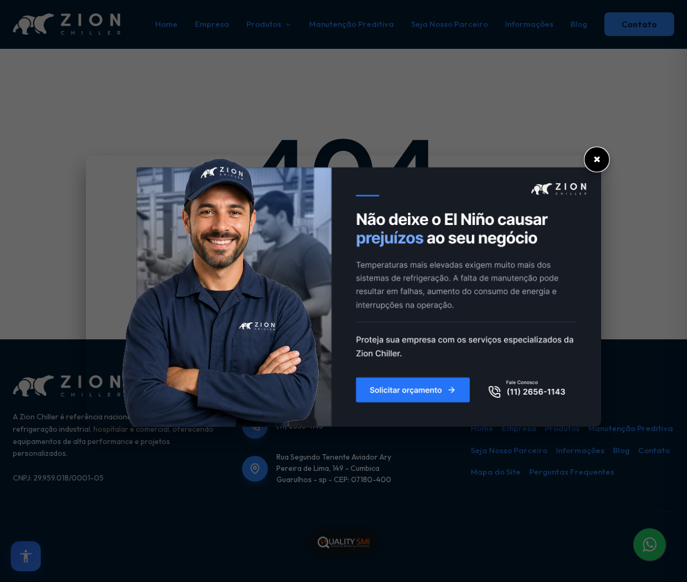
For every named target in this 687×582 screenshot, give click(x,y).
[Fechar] (597, 159)
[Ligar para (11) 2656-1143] (343, 291)
